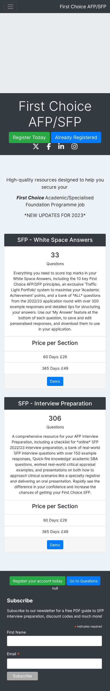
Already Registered (76, 137)
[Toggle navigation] (10, 6)
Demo (55, 381)
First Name (16, 632)
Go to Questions (83, 581)
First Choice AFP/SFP (83, 6)
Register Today (29, 137)
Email (13, 654)
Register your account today (37, 581)
